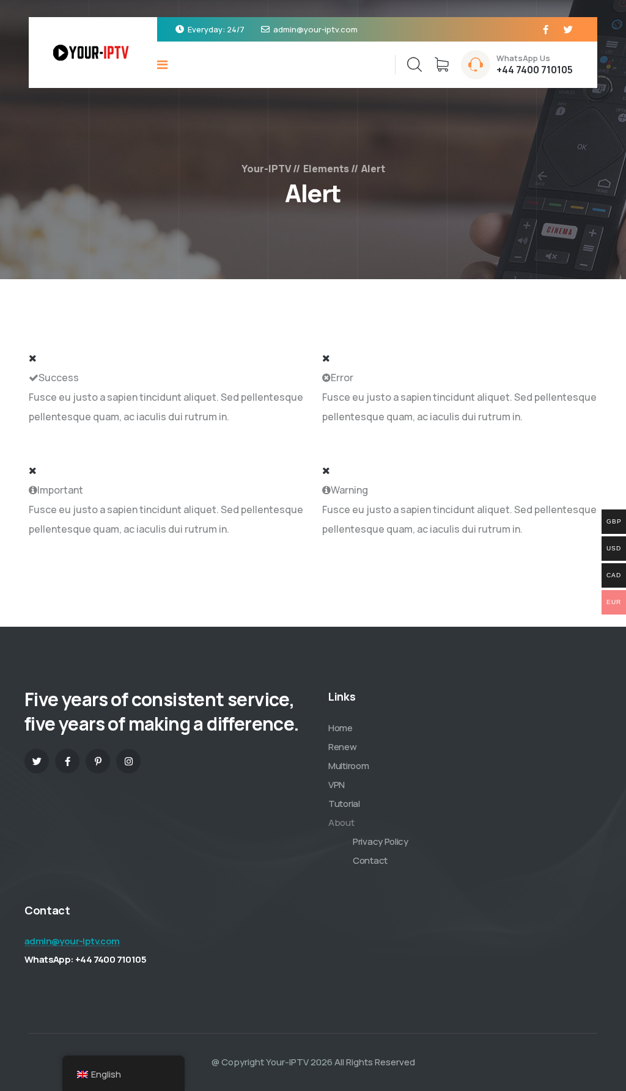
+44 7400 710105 (534, 69)
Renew (342, 746)
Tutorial (344, 803)
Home (340, 727)
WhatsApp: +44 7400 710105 (85, 959)
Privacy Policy (380, 841)
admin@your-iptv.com (315, 29)
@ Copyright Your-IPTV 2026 (272, 1062)
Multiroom (348, 765)
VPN (336, 784)
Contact (370, 860)
